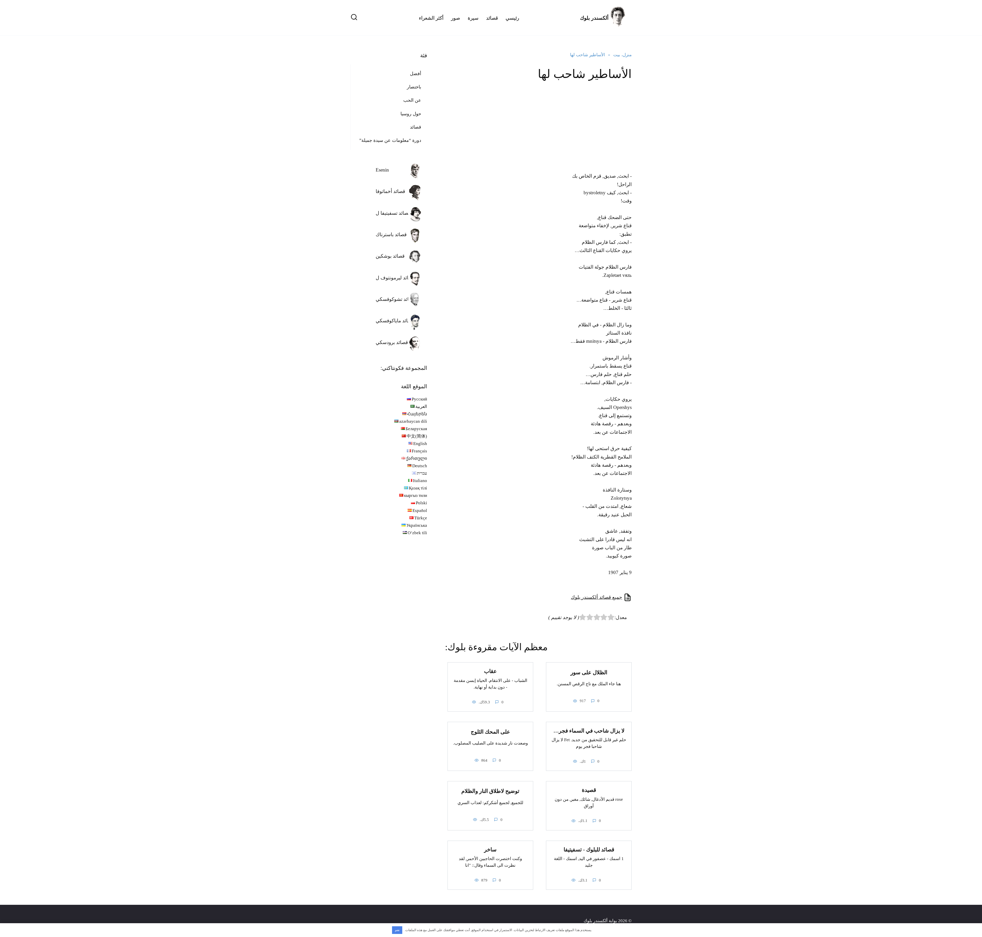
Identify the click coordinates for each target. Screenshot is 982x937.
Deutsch (419, 465)
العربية (421, 406)
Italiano (420, 480)
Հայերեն (417, 414)
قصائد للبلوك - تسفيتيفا (589, 850)
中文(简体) (417, 436)
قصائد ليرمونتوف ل (395, 277)
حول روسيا (410, 113)
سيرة (473, 17)
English (420, 443)
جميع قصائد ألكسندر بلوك (596, 597)
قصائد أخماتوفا (390, 191)
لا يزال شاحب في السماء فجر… (588, 731)
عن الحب (412, 100)
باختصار (414, 86)
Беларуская (416, 428)
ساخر (490, 850)
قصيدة (589, 790)
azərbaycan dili (413, 421)
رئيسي (512, 17)
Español (419, 510)
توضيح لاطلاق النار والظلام (490, 791)
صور (455, 17)
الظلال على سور (589, 672)
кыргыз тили (415, 495)
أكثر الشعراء (431, 17)
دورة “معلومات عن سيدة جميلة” (390, 140)
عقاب (490, 671)
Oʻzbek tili (417, 532)
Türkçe (420, 518)
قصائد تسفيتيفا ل (393, 213)
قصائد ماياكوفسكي (395, 320)
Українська (416, 525)
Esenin (382, 170)
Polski (421, 502)
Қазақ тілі (418, 488)
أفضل (415, 73)
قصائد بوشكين (390, 256)
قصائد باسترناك (391, 234)
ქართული (416, 458)
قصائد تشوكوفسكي (395, 299)
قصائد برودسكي (392, 342)
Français (419, 451)
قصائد (492, 17)
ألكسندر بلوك (594, 18)
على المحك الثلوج (490, 732)
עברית (422, 473)
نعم (397, 930)
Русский (419, 399)
